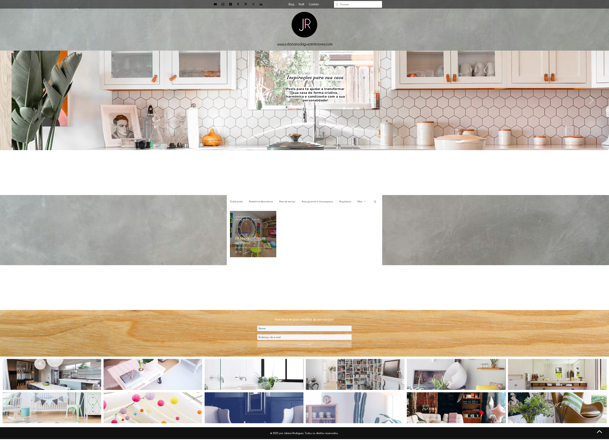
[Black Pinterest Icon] (246, 4)
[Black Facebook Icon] (238, 4)
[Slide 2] (304, 142)
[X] (253, 4)
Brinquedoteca (242, 232)
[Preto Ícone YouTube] (215, 4)
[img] (52, 374)
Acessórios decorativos (261, 201)
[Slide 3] (307, 142)
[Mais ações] (271, 218)
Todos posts (236, 201)
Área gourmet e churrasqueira (317, 201)
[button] (375, 201)
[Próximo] (591, 100)
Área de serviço (287, 201)
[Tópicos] (230, 4)
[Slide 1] (301, 142)
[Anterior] (18, 100)
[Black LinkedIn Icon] (261, 4)
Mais (359, 201)
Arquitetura (345, 201)
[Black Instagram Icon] (223, 4)
